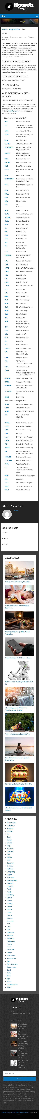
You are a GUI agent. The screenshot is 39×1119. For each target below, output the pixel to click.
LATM (4, 544)
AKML (7, 134)
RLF (6, 345)
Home (9, 912)
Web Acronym (13, 111)
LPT (6, 289)
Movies (9, 944)
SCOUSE (8, 457)
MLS (6, 314)
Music (9, 947)
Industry (10, 918)
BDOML (7, 162)
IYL (6, 246)
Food (9, 889)
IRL (6, 242)
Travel (9, 981)
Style (9, 973)
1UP (6, 122)
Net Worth (10, 950)
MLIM (6, 310)
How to (9, 915)
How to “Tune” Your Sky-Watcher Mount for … (23, 1064)
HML (6, 232)
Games (9, 898)
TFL (6, 361)
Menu (3, 16)
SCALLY (7, 348)
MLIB (6, 303)
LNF (6, 279)
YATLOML (8, 391)
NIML (6, 321)
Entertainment (12, 880)
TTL (6, 467)
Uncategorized (12, 984)
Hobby (9, 909)
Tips (8, 979)
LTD (6, 444)
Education (10, 877)
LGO (6, 252)
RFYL (6, 337)
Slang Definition (12, 964)
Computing (11, 872)
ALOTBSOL (9, 147)
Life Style (10, 932)
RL (6, 341)
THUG (7, 370)
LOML (7, 282)
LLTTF (7, 268)
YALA (6, 483)
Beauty (9, 840)
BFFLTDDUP (9, 179)
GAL (6, 205)
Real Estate (11, 955)
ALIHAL (7, 144)
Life (8, 929)
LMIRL (7, 271)
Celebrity (10, 863)
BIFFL (7, 185)
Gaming (9, 903)
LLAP (6, 437)
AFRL (6, 131)
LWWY (7, 448)
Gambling (10, 895)
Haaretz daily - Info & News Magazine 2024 (15, 1112)
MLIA (6, 300)
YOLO (7, 490)
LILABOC (8, 255)
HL (6, 228)
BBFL (6, 159)
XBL (6, 479)
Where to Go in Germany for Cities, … (22, 1026)
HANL (7, 224)
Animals (9, 831)
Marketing (10, 938)
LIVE (6, 433)
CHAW (5, 538)
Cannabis (10, 851)
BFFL (6, 175)
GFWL (7, 411)
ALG (6, 140)
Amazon (10, 828)
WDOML (8, 378)
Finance (9, 886)
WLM (6, 476)
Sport (9, 970)
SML (6, 352)
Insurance (10, 921)
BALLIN (7, 153)
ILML (6, 239)
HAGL (7, 221)
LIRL (6, 261)
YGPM (4, 533)
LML (6, 275)
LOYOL (7, 286)
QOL (6, 334)
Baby (9, 837)
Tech (8, 976)
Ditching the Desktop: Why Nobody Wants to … (23, 1044)
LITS (6, 264)
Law (8, 927)
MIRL (6, 296)
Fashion (9, 883)
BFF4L (7, 169)
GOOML (7, 217)
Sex (8, 961)
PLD (6, 330)
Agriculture (11, 825)
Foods (9, 892)
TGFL (7, 367)
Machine (10, 935)
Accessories (11, 822)
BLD (6, 190)
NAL (6, 318)
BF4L (6, 166)
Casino (9, 857)
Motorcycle (11, 941)
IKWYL (7, 423)
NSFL (6, 327)
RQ (6, 451)
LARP (7, 426)
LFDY (6, 430)
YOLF (6, 486)
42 (5, 125)
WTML (7, 382)
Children (10, 866)
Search (19, 1079)
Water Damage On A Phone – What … (23, 1054)
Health (9, 906)
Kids (8, 924)
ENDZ (7, 408)
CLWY (7, 404)
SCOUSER (8, 460)
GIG (6, 415)
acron (6, 37)
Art (8, 834)
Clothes (9, 869)
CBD (8, 860)
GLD (6, 210)
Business (10, 849)
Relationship (11, 958)
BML (6, 201)
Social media (11, 967)
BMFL (7, 197)
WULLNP (8, 385)
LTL (6, 293)
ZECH (7, 397)
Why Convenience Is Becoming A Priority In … (23, 1035)
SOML (7, 357)
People (9, 953)
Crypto (9, 875)
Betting (9, 843)
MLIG (6, 307)
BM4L (7, 194)
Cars (8, 854)
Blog (8, 846)
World (9, 987)
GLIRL (7, 214)
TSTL (7, 464)
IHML (6, 235)
